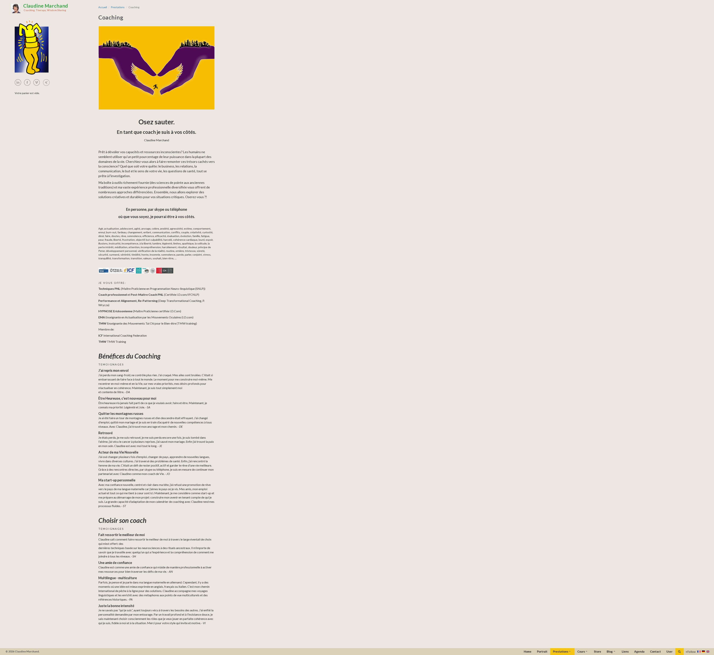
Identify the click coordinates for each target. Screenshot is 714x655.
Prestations (118, 7)
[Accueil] (15, 8)
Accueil (102, 7)
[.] (19, 82)
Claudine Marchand (45, 7)
